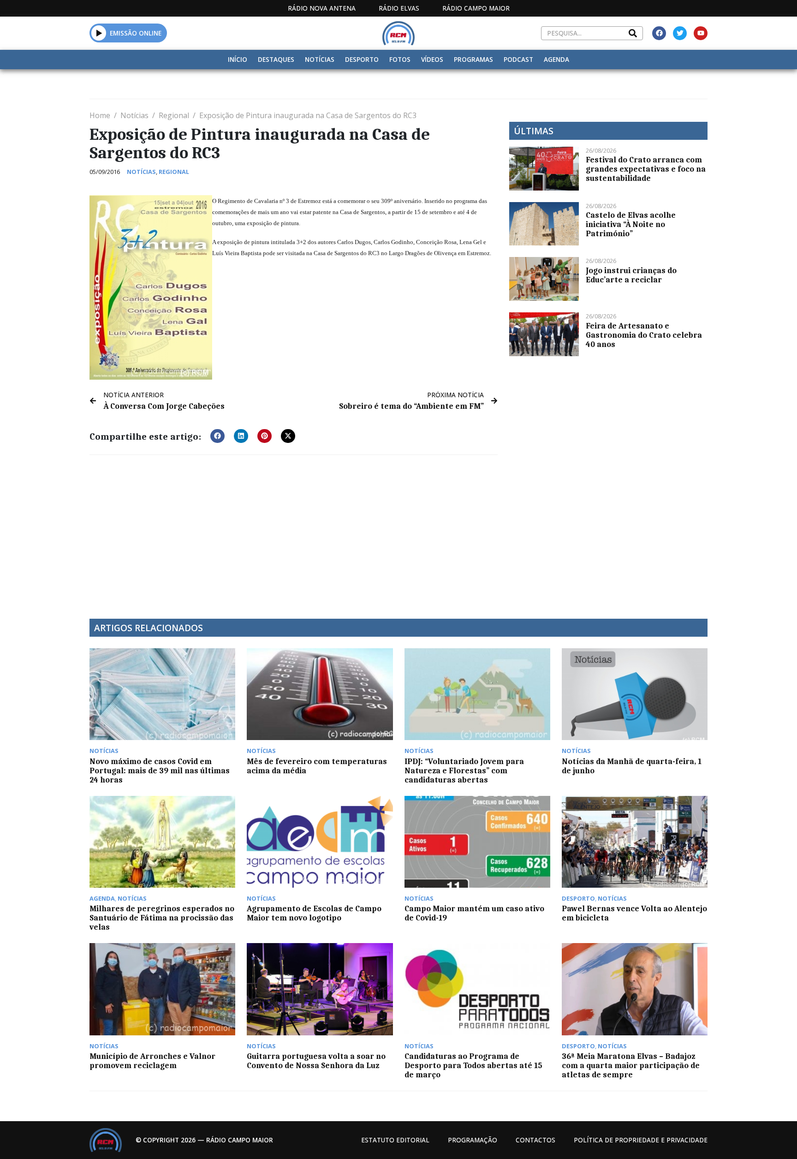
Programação (472, 1139)
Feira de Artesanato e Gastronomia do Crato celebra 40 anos (644, 335)
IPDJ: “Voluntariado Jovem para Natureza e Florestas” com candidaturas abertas (464, 770)
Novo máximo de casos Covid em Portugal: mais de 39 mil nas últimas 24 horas (159, 770)
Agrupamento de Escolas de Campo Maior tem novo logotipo (314, 913)
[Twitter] (680, 33)
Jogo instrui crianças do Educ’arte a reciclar (631, 275)
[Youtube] (701, 33)
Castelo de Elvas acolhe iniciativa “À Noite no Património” (631, 224)
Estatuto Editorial (395, 1139)
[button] (98, 32)
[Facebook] (659, 33)
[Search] (632, 33)
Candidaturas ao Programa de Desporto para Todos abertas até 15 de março (473, 1065)
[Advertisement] (293, 531)
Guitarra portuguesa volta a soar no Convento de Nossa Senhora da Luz (316, 1060)
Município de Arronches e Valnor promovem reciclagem (152, 1060)
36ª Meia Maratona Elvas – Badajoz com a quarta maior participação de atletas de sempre (631, 1065)
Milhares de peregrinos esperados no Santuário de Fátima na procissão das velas (161, 918)
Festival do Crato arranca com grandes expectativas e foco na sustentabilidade (646, 169)
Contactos (535, 1139)
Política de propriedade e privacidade (641, 1139)
